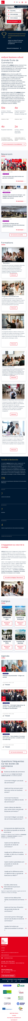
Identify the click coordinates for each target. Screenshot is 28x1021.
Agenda (3, 948)
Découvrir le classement (13, 48)
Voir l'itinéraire (6, 972)
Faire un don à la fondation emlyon (9, 952)
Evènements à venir (22, 6)
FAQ (5, 966)
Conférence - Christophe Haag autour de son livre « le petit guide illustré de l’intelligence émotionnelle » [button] (14, 706)
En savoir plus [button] (19, 181)
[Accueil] (3, 2)
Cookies (14, 1015)
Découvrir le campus (7, 623)
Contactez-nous (8, 958)
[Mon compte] (22, 2)
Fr (14, 2)
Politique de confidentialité (14, 1017)
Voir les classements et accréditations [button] (12, 144)
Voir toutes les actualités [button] (17, 235)
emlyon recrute (5, 955)
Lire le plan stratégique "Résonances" (14, 577)
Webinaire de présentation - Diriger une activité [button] (13, 676)
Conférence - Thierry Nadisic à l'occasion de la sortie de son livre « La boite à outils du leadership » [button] (14, 738)
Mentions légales (14, 1013)
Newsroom (4, 945)
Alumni (2, 950)
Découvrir (13, 275)
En (17, 2)
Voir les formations (13, 21)
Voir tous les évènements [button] (16, 752)
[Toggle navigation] (25, 2)
